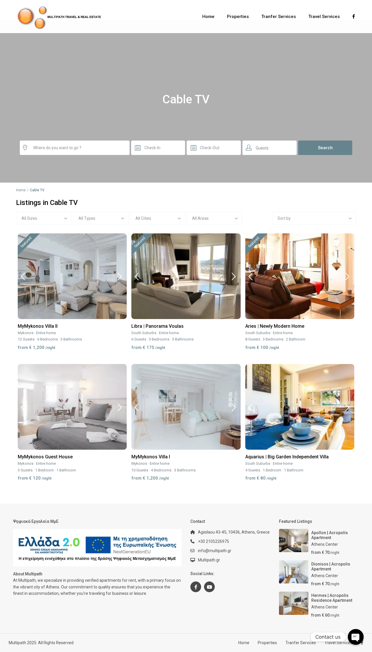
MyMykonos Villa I (150, 457)
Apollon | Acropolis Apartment (329, 535)
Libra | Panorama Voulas (157, 326)
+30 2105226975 (213, 541)
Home (208, 16)
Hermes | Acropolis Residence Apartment (331, 598)
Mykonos (25, 333)
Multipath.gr (209, 560)
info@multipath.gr (214, 550)
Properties (238, 16)
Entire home (46, 333)
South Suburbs (143, 333)
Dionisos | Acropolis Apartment (330, 566)
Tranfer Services (278, 16)
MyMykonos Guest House (45, 457)
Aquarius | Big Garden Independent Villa (287, 457)
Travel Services (324, 16)
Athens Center (324, 544)
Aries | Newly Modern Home (274, 326)
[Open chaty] (356, 637)
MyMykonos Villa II (38, 326)
